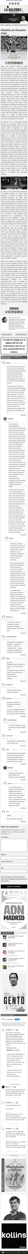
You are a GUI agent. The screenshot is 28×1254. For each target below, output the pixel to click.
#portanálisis (9, 1109)
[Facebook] (6, 63)
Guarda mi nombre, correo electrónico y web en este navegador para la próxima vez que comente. (14, 879)
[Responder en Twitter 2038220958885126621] (6, 1080)
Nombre (4, 854)
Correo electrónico (7, 861)
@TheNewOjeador (11, 1089)
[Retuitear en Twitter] (9, 1084)
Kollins (7, 1087)
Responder (23, 415)
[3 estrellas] (14, 58)
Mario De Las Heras (12, 53)
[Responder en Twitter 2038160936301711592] (6, 1098)
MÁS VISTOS (8, 933)
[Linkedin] (12, 63)
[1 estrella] (11, 58)
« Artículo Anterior (6, 334)
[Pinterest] (15, 63)
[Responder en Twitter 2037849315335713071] (6, 1151)
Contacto (18, 1252)
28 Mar (14, 1128)
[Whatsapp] (18, 63)
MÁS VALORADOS (21, 933)
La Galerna (5, 948)
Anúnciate (24, 1252)
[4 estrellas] (15, 58)
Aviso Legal (12, 1252)
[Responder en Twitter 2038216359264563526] (6, 1124)
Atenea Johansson (7, 940)
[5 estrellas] (16, 58)
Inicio (3, 25)
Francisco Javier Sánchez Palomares (11, 955)
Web (2, 868)
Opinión (9, 25)
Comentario (5, 837)
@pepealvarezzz (20, 1089)
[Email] (21, 63)
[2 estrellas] (12, 58)
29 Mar (14, 1029)
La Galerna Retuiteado (16, 1084)
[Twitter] (9, 63)
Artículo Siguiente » (21, 334)
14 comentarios (14, 55)
